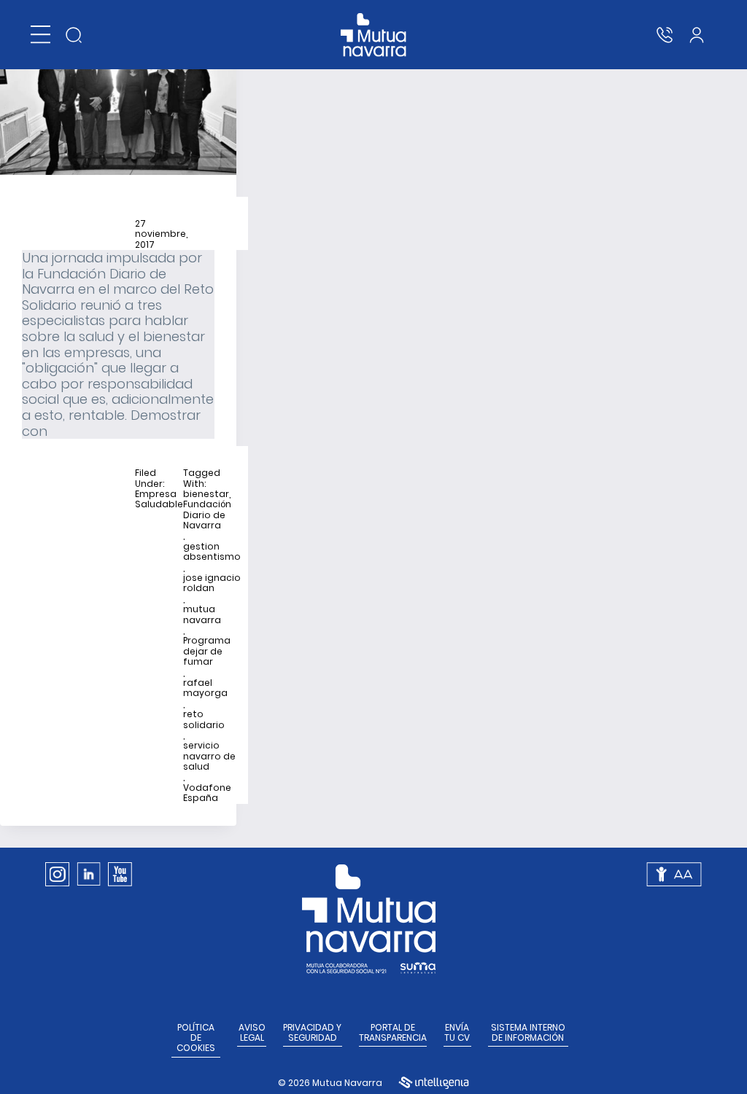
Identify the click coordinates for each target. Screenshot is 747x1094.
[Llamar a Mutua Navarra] (664, 35)
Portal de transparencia (393, 1033)
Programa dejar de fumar (207, 651)
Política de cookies (196, 1038)
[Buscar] (73, 35)
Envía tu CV (457, 1033)
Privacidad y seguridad (312, 1033)
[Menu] (40, 35)
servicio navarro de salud (209, 756)
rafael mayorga (205, 688)
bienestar (206, 494)
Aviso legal (252, 1033)
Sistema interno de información (528, 1033)
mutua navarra (202, 614)
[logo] (374, 35)
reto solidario (204, 719)
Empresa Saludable (159, 499)
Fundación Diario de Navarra (207, 515)
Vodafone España (207, 793)
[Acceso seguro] (696, 35)
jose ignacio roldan (212, 583)
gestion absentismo (212, 552)
